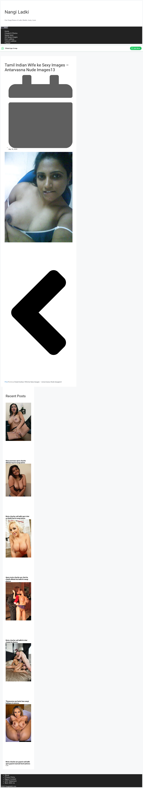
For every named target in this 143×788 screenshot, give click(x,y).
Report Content (10, 779)
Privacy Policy (10, 777)
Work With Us (10, 783)
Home (7, 31)
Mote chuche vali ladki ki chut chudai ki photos (16, 641)
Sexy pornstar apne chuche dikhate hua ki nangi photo (16, 462)
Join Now (136, 48)
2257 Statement (11, 781)
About (7, 775)
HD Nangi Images (11, 37)
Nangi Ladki (17, 12)
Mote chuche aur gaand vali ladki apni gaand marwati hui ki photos (18, 763)
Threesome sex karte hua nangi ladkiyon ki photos (17, 702)
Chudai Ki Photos (11, 33)
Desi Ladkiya (9, 39)
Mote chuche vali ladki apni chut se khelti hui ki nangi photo (17, 517)
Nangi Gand (9, 35)
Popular (7, 43)
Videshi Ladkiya (10, 41)
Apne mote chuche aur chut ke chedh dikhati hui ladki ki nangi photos (17, 579)
